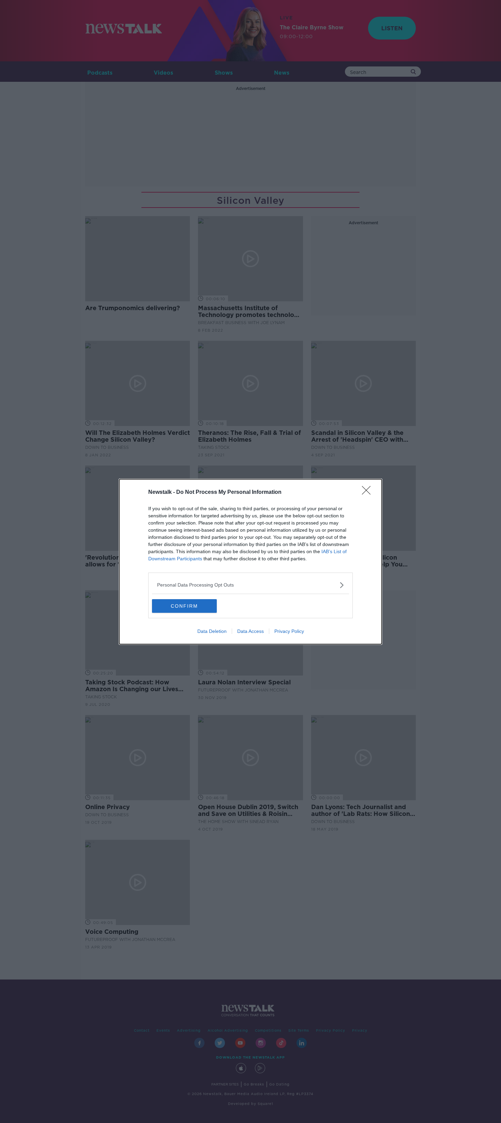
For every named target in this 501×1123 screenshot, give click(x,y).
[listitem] (250, 585)
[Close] (368, 492)
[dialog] (250, 561)
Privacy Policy (289, 631)
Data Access (250, 631)
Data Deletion (212, 631)
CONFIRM (184, 606)
